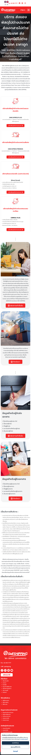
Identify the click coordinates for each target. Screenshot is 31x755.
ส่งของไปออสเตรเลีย (7, 732)
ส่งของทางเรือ (6, 718)
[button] (28, 10)
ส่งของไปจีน (5, 730)
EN (7, 4)
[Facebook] (19, 3)
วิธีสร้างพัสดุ (5, 702)
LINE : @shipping (6, 666)
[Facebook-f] (2, 670)
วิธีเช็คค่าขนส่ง (6, 700)
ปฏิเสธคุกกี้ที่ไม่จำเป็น (15, 747)
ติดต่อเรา (5, 692)
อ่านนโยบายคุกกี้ (24, 739)
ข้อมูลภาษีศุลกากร (7, 714)
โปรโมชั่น (4, 685)
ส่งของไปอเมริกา (6, 728)
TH (5, 4)
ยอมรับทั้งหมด (15, 743)
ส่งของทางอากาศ (6, 716)
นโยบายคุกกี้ (5, 690)
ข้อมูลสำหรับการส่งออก (8, 712)
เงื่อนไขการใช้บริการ (7, 688)
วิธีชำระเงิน (5, 704)
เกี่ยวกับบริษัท (6, 681)
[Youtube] (11, 670)
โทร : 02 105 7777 (6, 663)
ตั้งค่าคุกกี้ (15, 751)
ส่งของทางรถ (6, 720)
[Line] (22, 3)
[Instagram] (25, 3)
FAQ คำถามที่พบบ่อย (7, 686)
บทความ (4, 683)
